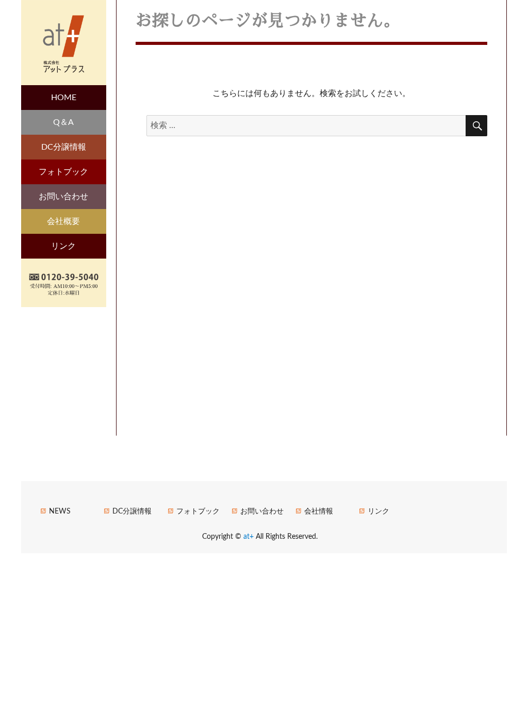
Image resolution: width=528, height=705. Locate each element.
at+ (249, 536)
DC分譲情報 (63, 147)
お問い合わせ (63, 197)
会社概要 (63, 221)
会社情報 (318, 511)
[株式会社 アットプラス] (63, 42)
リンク (63, 246)
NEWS (60, 511)
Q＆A (63, 122)
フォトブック (63, 172)
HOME (63, 97)
